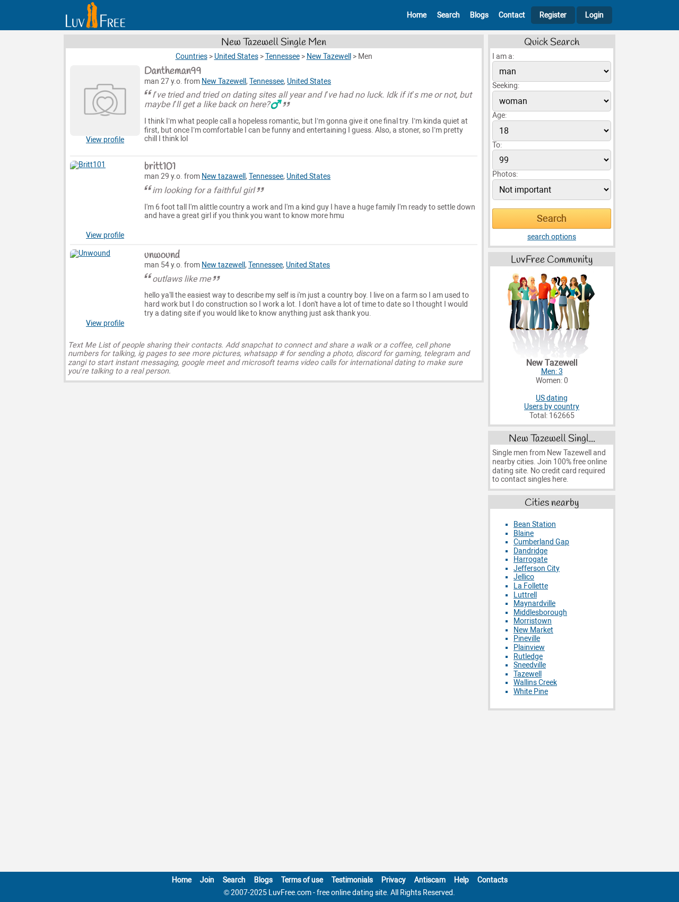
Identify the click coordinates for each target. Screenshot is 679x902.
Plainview (529, 647)
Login (594, 15)
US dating (552, 398)
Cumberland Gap (541, 542)
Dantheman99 (173, 71)
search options (551, 236)
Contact (512, 15)
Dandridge (530, 551)
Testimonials (352, 879)
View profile (105, 139)
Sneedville (529, 665)
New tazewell (223, 265)
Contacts (492, 879)
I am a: (503, 56)
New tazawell (224, 176)
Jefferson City (536, 568)
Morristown (532, 621)
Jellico (523, 577)
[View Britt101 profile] (105, 196)
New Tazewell (224, 81)
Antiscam (430, 879)
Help (461, 879)
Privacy (393, 879)
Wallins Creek (535, 682)
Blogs (479, 15)
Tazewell (527, 674)
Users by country (551, 406)
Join (207, 879)
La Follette (530, 586)
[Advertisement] (339, 793)
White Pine (530, 691)
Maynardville (534, 603)
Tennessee (266, 81)
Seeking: (505, 85)
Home (416, 15)
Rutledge (528, 656)
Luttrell (525, 595)
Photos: (505, 174)
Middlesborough (540, 612)
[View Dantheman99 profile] (105, 100)
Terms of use (302, 879)
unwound (162, 255)
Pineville (526, 638)
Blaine (523, 533)
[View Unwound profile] (105, 284)
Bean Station (534, 524)
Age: (499, 115)
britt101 (160, 167)
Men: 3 (552, 371)
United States (309, 81)
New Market (533, 630)
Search (448, 15)
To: (497, 145)
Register (553, 15)
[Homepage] (95, 15)
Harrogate (530, 559)
